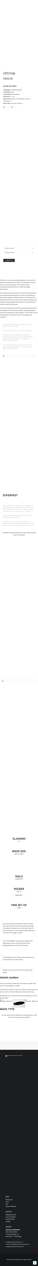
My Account (9, 1199)
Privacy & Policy (10, 1219)
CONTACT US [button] (9, 260)
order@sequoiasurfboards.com (15, 1246)
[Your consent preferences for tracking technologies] (35, 1263)
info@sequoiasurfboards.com (14, 1242)
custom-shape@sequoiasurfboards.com (17, 1244)
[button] (34, 4)
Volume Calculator (11, 1206)
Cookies (8, 1221)
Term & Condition (11, 1217)
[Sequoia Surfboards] (8, 3)
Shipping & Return (11, 1214)
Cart (7, 1204)
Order (7, 1202)
